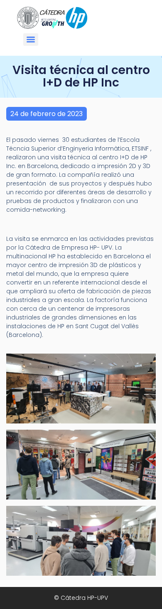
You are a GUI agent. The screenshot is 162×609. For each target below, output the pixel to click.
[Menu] (30, 39)
